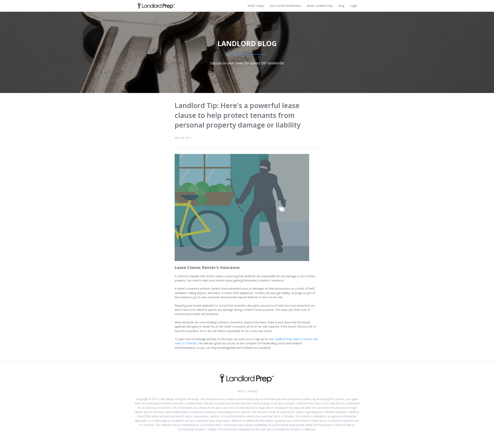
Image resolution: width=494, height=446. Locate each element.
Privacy (252, 391)
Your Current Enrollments (285, 6)
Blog (341, 6)
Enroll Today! (256, 6)
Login (353, 6)
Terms (241, 391)
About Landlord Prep (320, 6)
